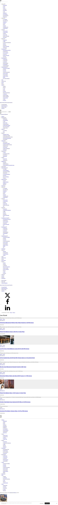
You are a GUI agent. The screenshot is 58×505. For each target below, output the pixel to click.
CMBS (4, 41)
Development (4, 454)
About (3, 484)
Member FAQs (4, 107)
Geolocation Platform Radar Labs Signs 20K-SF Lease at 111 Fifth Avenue (16, 375)
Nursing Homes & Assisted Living (8, 165)
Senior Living (5, 127)
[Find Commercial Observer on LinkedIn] (7, 310)
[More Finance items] (4, 38)
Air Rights (5, 169)
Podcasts (4, 100)
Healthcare (3, 161)
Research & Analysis (6, 92)
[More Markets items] (4, 18)
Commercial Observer (13, 492)
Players (4, 87)
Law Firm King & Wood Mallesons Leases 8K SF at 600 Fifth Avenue (14, 348)
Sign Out (10, 102)
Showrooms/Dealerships (7, 138)
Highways (4, 183)
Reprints (3, 277)
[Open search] (0, 110)
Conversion (5, 61)
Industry (3, 116)
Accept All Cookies (47, 503)
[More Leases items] (4, 29)
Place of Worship (6, 176)
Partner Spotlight (6, 96)
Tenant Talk (5, 34)
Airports (4, 180)
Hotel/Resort (5, 154)
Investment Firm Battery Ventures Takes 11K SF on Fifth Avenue (14, 411)
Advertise (3, 274)
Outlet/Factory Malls (6, 135)
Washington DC (5, 27)
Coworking (5, 130)
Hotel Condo (5, 122)
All (3, 206)
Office (4, 6)
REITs (4, 77)
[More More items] (3, 261)
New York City (5, 20)
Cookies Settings (42, 503)
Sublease (4, 33)
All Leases (5, 37)
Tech (2, 79)
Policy (4, 90)
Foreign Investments (6, 72)
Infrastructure (4, 179)
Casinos (4, 152)
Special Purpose (5, 15)
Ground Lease (5, 32)
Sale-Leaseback (5, 52)
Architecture (5, 59)
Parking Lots (5, 160)
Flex (4, 131)
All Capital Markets (6, 78)
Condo (4, 121)
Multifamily (5, 118)
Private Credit (5, 73)
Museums (4, 175)
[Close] (56, 503)
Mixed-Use (5, 16)
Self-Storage (5, 147)
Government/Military (6, 174)
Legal (4, 88)
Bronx (4, 24)
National (4, 25)
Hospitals (4, 162)
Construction (5, 60)
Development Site (6, 449)
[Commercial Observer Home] (3, 1)
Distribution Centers (6, 143)
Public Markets (5, 471)
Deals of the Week (6, 36)
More (2, 261)
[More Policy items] (4, 250)
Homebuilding (5, 120)
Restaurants (5, 156)
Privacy (14, 312)
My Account (7, 102)
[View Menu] (0, 0)
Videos (4, 99)
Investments (3, 448)
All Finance (5, 47)
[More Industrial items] (5, 140)
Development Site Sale (6, 50)
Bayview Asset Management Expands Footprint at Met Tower (13, 366)
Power (3, 83)
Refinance (4, 45)
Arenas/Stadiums (6, 170)
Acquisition (5, 441)
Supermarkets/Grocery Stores (8, 136)
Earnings (4, 69)
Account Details (4, 104)
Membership (5, 485)
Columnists (5, 265)
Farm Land (5, 158)
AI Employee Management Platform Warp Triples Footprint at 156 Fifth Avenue (17, 322)
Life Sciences (5, 14)
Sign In (1, 102)
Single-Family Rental (6, 125)
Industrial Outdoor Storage (7, 144)
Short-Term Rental (6, 126)
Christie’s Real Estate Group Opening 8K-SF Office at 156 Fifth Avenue (15, 402)
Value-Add (5, 54)
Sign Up (4, 102)
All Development (6, 65)
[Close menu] (0, 113)
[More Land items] (3, 157)
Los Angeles (5, 19)
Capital (3, 462)
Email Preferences (4, 105)
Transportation (5, 97)
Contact (3, 275)
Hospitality (5, 10)
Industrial (4, 9)
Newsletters (3, 278)
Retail (4, 7)
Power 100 (3, 281)
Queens (4, 23)
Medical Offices (5, 163)
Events (3, 82)
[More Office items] (4, 129)
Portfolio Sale (5, 51)
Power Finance (4, 280)
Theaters (4, 178)
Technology (3, 248)
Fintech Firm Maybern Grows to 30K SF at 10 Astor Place (12, 331)
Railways (4, 184)
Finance (3, 38)
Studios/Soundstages (6, 148)
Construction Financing (7, 42)
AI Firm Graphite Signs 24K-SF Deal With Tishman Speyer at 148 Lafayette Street (17, 357)
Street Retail (5, 139)
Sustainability (5, 64)
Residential (5, 5)
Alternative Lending (6, 68)
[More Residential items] (5, 117)
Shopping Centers (6, 134)
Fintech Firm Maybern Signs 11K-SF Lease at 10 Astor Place (13, 393)
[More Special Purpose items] (7, 167)
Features (4, 91)
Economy (4, 70)
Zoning (4, 255)
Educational (5, 172)
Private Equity (5, 74)
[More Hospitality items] (5, 151)
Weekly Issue (4, 81)
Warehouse (5, 149)
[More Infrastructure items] (6, 179)
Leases (3, 29)
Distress (4, 43)
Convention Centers (6, 153)
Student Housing (5, 124)
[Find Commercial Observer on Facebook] (7, 304)
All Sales (4, 56)
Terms (11, 312)
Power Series (4, 260)
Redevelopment (5, 63)
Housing (4, 251)
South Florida (5, 28)
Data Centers (5, 142)
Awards (4, 86)
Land (4, 11)
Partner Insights (5, 95)
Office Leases (5, 435)
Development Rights (6, 171)
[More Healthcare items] (5, 161)
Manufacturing (5, 145)
